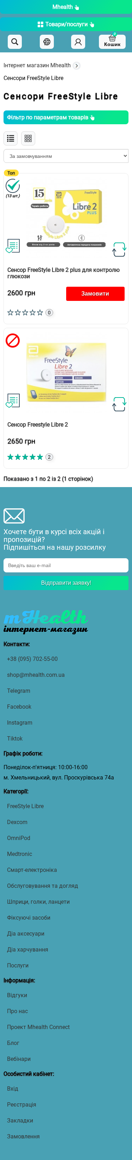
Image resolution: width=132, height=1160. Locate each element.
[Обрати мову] (47, 42)
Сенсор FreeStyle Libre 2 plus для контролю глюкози (63, 273)
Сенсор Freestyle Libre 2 (37, 424)
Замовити (95, 294)
